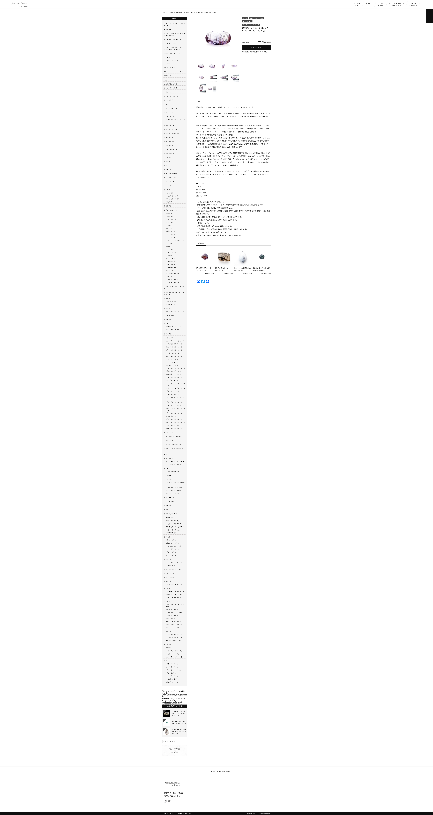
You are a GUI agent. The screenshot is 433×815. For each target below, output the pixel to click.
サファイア (167, 581)
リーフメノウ (170, 276)
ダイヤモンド (168, 170)
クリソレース (170, 258)
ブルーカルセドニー (170, 502)
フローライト (168, 145)
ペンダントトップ (172, 61)
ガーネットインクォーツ (174, 350)
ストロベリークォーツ (173, 365)
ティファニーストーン (171, 96)
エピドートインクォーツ (174, 347)
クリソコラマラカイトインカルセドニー (174, 293)
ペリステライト (169, 498)
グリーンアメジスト (172, 494)
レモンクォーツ (171, 302)
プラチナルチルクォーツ (174, 402)
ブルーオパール (171, 267)
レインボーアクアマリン (174, 524)
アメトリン (167, 158)
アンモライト (168, 137)
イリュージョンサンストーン (175, 461)
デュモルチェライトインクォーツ (175, 384)
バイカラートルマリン (173, 597)
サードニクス (170, 237)
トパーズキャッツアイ (173, 549)
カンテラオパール (172, 667)
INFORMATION (396, 4)
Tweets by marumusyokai (220, 771)
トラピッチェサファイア (174, 584)
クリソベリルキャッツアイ (173, 444)
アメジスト (167, 480)
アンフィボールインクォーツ (175, 368)
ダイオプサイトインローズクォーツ (175, 120)
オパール (167, 661)
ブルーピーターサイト (171, 149)
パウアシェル (170, 231)
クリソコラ (170, 270)
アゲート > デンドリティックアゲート (174, 25)
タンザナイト (168, 112)
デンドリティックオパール (173, 40)
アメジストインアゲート (174, 487)
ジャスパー (167, 190)
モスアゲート (170, 619)
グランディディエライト (172, 514)
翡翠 (165, 454)
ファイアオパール (172, 676)
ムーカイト (170, 193)
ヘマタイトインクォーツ (174, 344)
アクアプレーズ (169, 573)
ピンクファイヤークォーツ (175, 371)
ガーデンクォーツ (172, 380)
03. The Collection (170, 68)
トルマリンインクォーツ (174, 377)
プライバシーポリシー (168, 813)
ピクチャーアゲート (173, 274)
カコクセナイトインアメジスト (175, 483)
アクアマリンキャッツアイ (175, 527)
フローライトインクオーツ (175, 405)
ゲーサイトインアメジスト (175, 491)
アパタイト (170, 249)
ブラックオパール (172, 664)
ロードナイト (170, 228)
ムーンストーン (169, 577)
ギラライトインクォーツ (174, 419)
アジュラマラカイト (170, 182)
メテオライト (170, 213)
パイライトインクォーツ (174, 428)
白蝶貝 (168, 246)
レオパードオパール (173, 679)
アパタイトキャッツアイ (174, 562)
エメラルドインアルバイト (173, 436)
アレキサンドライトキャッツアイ (174, 449)
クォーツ (167, 298)
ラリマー (167, 161)
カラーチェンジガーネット (175, 651)
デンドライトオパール (173, 670)
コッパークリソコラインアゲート (175, 605)
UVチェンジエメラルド (174, 641)
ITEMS (381, 4)
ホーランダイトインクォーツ (175, 422)
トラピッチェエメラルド (174, 638)
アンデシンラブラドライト (173, 569)
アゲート (169, 255)
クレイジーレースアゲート (175, 628)
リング (168, 64)
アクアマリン (168, 518)
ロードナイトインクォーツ (175, 341)
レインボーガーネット (173, 654)
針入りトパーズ (171, 555)
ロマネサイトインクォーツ (175, 374)
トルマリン (167, 588)
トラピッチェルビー (173, 471)
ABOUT (369, 4)
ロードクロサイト (170, 316)
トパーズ (167, 537)
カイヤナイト (170, 264)
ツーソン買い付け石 (170, 88)
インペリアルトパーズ (173, 546)
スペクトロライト (170, 125)
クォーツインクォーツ (173, 359)
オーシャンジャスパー (173, 199)
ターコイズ (167, 166)
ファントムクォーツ (173, 353)
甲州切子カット (169, 141)
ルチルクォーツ (171, 416)
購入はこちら (256, 47)
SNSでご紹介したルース (172, 54)
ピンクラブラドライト (171, 129)
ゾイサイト (167, 506)
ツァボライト (170, 648)
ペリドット (167, 320)
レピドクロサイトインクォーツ (175, 398)
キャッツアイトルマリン (174, 594)
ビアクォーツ (170, 305)
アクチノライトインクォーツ (175, 388)
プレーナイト (168, 440)
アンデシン (167, 186)
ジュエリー (167, 58)
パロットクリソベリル (171, 133)
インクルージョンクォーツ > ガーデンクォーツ (174, 35)
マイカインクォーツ (173, 394)
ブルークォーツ (171, 261)
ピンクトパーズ (171, 540)
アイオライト (168, 476)
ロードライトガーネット (174, 657)
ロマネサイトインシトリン (175, 312)
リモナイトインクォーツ (174, 425)
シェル (168, 225)
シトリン (167, 309)
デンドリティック (170, 44)
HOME (357, 4)
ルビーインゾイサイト (171, 174)
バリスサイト (168, 92)
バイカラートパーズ (172, 543)
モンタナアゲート (172, 609)
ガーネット (167, 645)
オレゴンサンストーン (173, 464)
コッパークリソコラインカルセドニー (174, 288)
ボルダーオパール (172, 682)
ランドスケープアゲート (174, 625)
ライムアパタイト (172, 565)
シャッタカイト (169, 100)
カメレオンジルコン (173, 330)
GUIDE (413, 4)
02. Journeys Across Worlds (174, 72)
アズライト (167, 206)
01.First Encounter (171, 76)
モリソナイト (170, 202)
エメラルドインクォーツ (174, 356)
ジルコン (167, 324)
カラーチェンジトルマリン (175, 591)
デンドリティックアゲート (175, 240)
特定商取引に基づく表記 (184, 813)
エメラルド (167, 632)
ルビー (166, 468)
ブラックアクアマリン (173, 521)
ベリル (166, 104)
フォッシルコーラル (170, 108)
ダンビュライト (169, 153)
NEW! (245, 18)
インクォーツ (247, 21)
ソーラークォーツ (172, 362)
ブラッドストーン (170, 178)
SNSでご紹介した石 (256, 18)
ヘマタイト (170, 216)
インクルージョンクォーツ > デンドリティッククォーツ (174, 49)
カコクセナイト (169, 30)
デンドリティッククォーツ (175, 391)
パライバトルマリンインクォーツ (175, 409)
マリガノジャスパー (172, 196)
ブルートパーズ (171, 552)
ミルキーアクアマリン (173, 530)
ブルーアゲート (171, 252)
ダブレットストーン (170, 210)
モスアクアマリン (172, 533)
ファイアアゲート (172, 615)
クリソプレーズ (171, 219)
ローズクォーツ (169, 116)
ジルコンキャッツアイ (173, 327)
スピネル (167, 510)
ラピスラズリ (170, 234)
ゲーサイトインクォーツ (251, 25)
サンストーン (168, 458)
